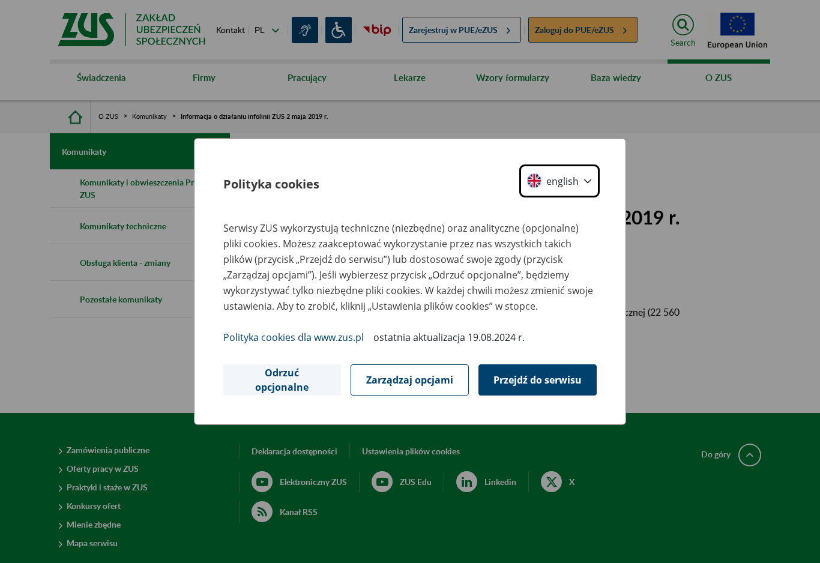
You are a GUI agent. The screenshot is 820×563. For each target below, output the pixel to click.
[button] (559, 180)
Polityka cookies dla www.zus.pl (293, 337)
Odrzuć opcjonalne (282, 380)
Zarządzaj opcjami (409, 380)
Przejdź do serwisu (537, 380)
